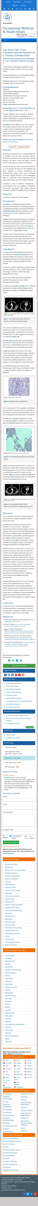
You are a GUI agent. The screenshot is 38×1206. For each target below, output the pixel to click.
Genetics (7, 975)
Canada (18, 1063)
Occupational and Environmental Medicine (19, 701)
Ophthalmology (9, 1013)
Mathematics (9, 919)
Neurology (8, 1001)
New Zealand (16, 1083)
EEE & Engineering (9, 1155)
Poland (29, 1060)
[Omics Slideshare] (25, 9)
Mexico (29, 1071)
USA (7, 1060)
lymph (19, 470)
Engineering (8, 893)
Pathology (8, 1018)
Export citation (10, 735)
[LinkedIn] (31, 1193)
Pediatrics (8, 1021)
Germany (8, 1069)
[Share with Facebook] (5, 675)
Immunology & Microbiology (13, 910)
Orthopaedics (9, 1016)
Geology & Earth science (11, 1170)
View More (29, 727)
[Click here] (4, 9)
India (17, 1071)
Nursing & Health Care (11, 930)
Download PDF (23, 147)
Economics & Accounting (12, 890)
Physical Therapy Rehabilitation (26, 1103)
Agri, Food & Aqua (8, 1144)
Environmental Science (10, 1152)
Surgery (7, 1039)
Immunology (9, 984)
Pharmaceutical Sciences (12, 933)
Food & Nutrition (10, 899)
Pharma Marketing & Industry (12, 1141)
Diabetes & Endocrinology (13, 970)
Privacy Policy (7, 1188)
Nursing (7, 1004)
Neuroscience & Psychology (13, 927)
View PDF (12, 147)
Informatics (8, 913)
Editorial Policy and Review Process (14, 1190)
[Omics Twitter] (13, 9)
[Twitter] (27, 1193)
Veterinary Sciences (11, 945)
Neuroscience (7, 1109)
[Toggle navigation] (5, 40)
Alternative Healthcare (10, 1126)
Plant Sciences (9, 939)
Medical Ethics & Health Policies (26, 1114)
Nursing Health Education (14, 698)
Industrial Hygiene (11, 695)
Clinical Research (10, 961)
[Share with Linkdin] (12, 675)
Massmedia (7, 1167)
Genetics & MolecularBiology (8, 1119)
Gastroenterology (8, 1115)
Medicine (7, 990)
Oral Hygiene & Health (13, 723)
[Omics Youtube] (29, 9)
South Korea (6, 1081)
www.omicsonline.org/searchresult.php (16, 59)
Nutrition (7, 1007)
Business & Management (12, 876)
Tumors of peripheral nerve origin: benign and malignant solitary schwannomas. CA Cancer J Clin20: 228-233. (19, 644)
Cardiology (8, 958)
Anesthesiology (9, 955)
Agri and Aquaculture (11, 864)
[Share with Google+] (16, 675)
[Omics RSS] (21, 9)
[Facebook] (24, 1193)
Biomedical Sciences (11, 873)
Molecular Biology (10, 995)
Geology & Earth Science (12, 907)
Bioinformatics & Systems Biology (15, 870)
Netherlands (7, 1087)
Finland (29, 1066)
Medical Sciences (10, 922)
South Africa (17, 1078)
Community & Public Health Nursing (17, 715)
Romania (30, 1077)
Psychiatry (8, 1027)
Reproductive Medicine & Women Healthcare (27, 1123)
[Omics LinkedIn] (17, 9)
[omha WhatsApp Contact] (34, 9)
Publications (17, 2)
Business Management (10, 1164)
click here (25, 837)
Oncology (8, 1010)
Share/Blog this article (13, 738)
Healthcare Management (7, 1105)
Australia (8, 1063)
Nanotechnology (10, 925)
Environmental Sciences (12, 896)
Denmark (30, 1069)
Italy (6, 1066)
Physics (7, 936)
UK (6, 1071)
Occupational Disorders (13, 707)
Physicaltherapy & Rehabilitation (15, 1024)
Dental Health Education (13, 689)
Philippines (19, 1087)
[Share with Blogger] (23, 675)
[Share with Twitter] (9, 675)
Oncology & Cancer (27, 1094)
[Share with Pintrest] (19, 675)
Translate (31, 36)
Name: (5, 796)
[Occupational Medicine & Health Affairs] (7, 17)
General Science (10, 902)
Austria (29, 1063)
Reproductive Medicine (12, 1036)
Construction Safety (12, 686)
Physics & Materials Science (12, 1150)
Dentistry (7, 964)
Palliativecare (25, 1118)
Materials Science (10, 916)
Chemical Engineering (11, 879)
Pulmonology (9, 1030)
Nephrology (8, 998)
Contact (23, 5)
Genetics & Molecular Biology (14, 905)
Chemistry (8, 881)
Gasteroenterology (10, 972)
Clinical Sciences (10, 884)
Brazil (7, 1077)
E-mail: (5, 804)
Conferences (28, 2)
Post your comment (19, 666)
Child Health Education (13, 683)
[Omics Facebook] (9, 9)
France (18, 1069)
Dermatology (9, 967)
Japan (7, 1074)
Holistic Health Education (14, 692)
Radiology (8, 1033)
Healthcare (8, 981)
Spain (18, 1060)
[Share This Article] (9, 660)
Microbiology (9, 993)
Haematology (9, 978)
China (18, 1066)
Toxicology (8, 1041)
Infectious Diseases (11, 987)
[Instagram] (35, 1193)
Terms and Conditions (10, 1186)
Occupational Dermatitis (13, 704)
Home (8, 2)
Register (15, 5)
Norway (29, 1074)
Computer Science (10, 887)
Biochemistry (9, 867)
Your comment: (8, 812)
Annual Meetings (17, 1054)
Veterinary (6, 1158)
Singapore (19, 1074)
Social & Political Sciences (13, 942)
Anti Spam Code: (8, 830)
